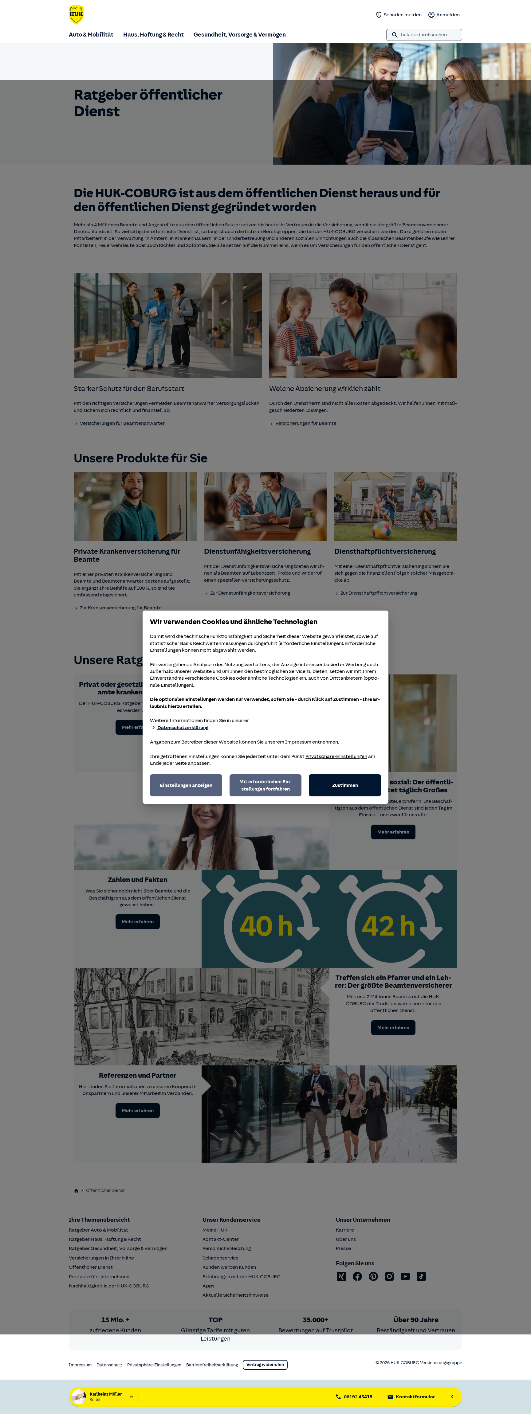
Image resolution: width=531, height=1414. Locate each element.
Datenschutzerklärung (182, 727)
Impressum (298, 742)
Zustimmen (345, 785)
